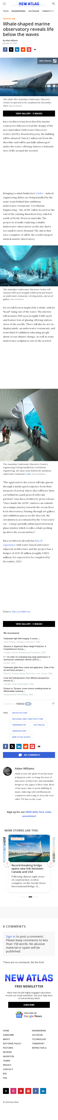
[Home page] (29, 4)
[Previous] (7, 863)
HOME (6, 1030)
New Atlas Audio (21, 737)
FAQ (5, 1077)
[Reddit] (23, 49)
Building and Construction (27, 719)
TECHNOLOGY (39, 1039)
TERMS (6, 1060)
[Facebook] (5, 49)
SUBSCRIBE (8, 1034)
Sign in (10, 936)
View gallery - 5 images (29, 113)
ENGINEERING (18, 11)
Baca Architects (21, 611)
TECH (5, 11)
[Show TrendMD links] (53, 703)
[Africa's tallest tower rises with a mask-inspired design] (29, 848)
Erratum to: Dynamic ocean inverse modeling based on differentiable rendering (27, 689)
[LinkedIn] (17, 49)
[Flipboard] (29, 49)
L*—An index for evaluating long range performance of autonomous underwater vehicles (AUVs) (27, 658)
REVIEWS (7, 1052)
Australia (39, 725)
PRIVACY (7, 1065)
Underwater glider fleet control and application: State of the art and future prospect (29, 668)
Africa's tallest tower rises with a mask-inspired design (28, 868)
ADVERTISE (8, 1056)
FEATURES (8, 1047)
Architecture (9, 19)
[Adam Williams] (7, 771)
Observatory (19, 731)
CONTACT (8, 1069)
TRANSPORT (48, 11)
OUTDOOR (33, 11)
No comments (32, 754)
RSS (5, 1073)
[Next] (51, 863)
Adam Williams (24, 768)
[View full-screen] (55, 61)
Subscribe (29, 1004)
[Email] (35, 49)
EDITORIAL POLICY (12, 1043)
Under (39, 193)
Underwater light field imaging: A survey (20, 638)
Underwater (19, 725)
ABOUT (6, 1039)
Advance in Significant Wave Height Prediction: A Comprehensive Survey (25, 647)
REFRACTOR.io (39, 1047)
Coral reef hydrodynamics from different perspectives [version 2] (26, 679)
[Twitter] (11, 49)
